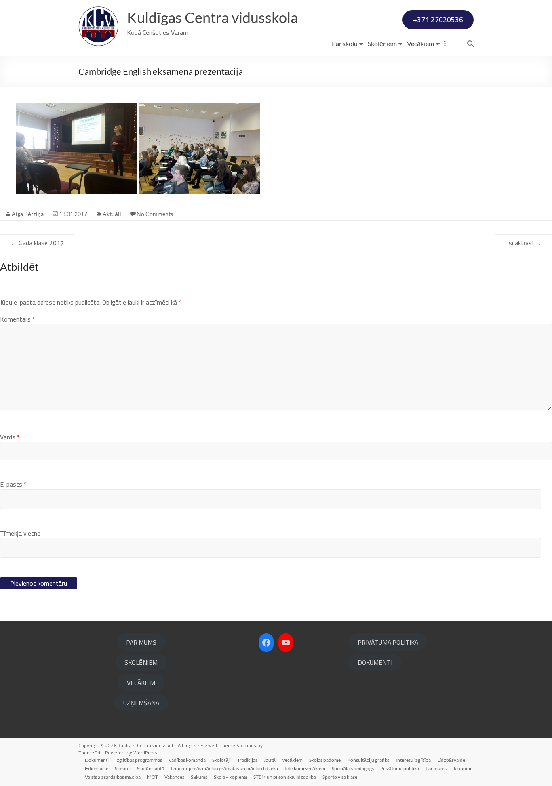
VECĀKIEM (141, 683)
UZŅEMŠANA (141, 703)
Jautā (270, 760)
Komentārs (17, 319)
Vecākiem (420, 43)
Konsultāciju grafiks (368, 760)
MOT (152, 777)
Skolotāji (221, 760)
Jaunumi (462, 768)
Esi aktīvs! (523, 243)
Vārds (10, 437)
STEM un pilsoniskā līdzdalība (284, 777)
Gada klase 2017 (37, 243)
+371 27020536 (438, 19)
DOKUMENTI (375, 662)
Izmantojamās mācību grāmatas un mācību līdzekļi (224, 768)
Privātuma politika (399, 768)
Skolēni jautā (150, 768)
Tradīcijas (247, 760)
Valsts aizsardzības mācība (113, 777)
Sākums (199, 777)
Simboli (123, 768)
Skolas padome (325, 760)
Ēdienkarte (96, 768)
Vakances (174, 777)
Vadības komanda (187, 760)
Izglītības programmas (138, 760)
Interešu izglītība (413, 760)
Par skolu (345, 43)
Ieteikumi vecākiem (304, 768)
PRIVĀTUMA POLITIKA (388, 642)
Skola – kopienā (230, 777)
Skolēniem (382, 43)
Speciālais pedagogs (353, 768)
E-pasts (13, 484)
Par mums (436, 768)
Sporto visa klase (339, 777)
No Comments (155, 213)
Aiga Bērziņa (28, 213)
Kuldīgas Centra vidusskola (212, 17)
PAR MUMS (141, 642)
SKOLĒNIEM (141, 662)
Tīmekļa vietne (20, 533)
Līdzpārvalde (451, 760)
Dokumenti (97, 760)
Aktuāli (112, 213)
